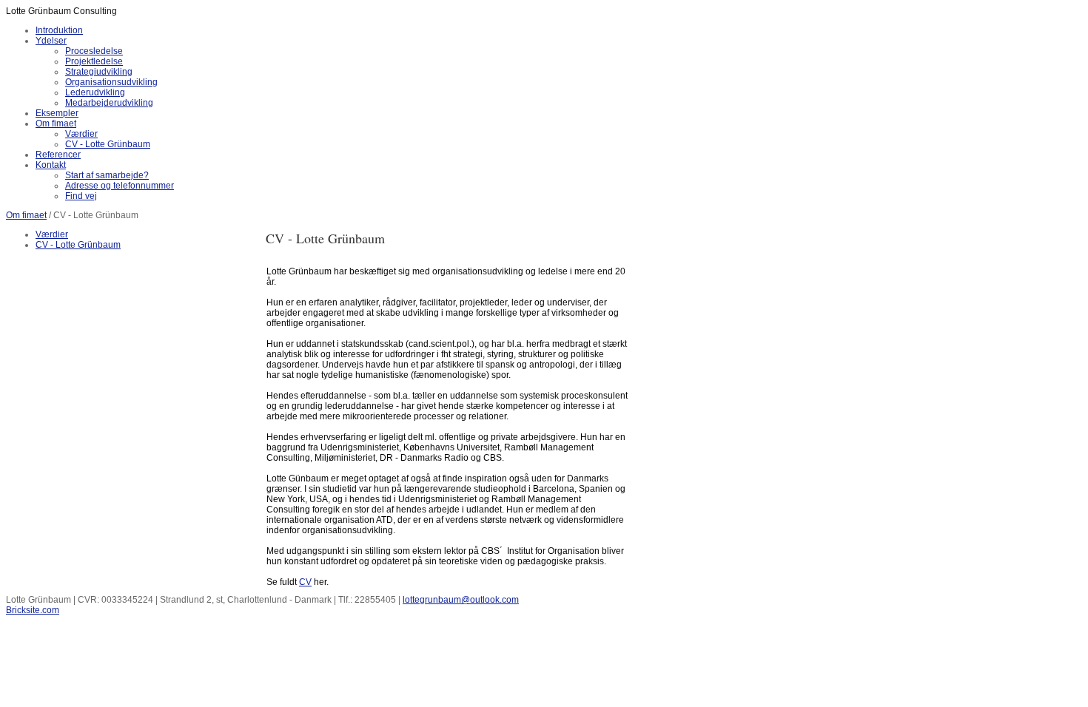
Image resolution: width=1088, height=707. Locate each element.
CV (305, 582)
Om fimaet (26, 215)
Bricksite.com (32, 610)
